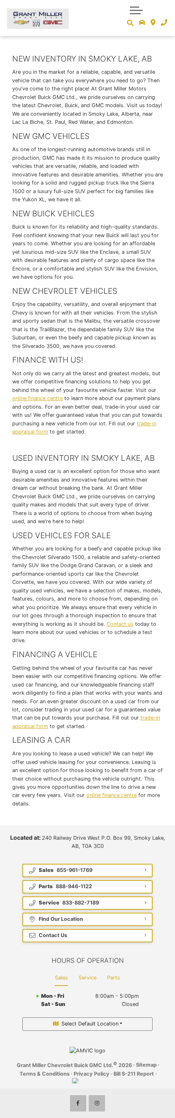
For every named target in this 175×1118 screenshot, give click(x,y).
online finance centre (37, 398)
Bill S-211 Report (134, 1074)
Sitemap (146, 1065)
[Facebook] (78, 1103)
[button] (136, 10)
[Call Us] (164, 23)
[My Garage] (142, 23)
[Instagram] (97, 1103)
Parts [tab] (113, 978)
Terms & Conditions (45, 1074)
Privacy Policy (91, 1074)
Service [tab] (87, 978)
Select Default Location (89, 1024)
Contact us (120, 624)
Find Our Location (61, 919)
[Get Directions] (153, 23)
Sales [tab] (61, 978)
